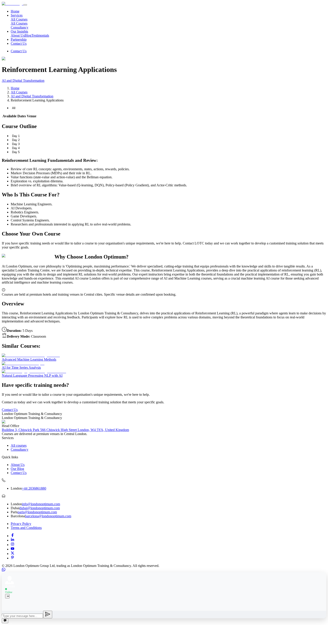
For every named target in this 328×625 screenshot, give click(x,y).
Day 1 (16, 136)
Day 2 (16, 140)
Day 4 (16, 148)
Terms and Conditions (26, 528)
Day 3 (16, 144)
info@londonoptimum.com (41, 504)
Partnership (19, 39)
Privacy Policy (21, 524)
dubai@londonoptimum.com (39, 508)
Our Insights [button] (19, 31)
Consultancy (19, 27)
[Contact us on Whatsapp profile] (3, 570)
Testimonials (40, 35)
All (13, 108)
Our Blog (17, 469)
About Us (18, 35)
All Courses (19, 23)
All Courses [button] (19, 19)
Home (15, 11)
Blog (28, 35)
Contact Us (19, 43)
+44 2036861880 (34, 488)
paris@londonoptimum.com (37, 512)
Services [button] (17, 15)
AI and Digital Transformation (23, 80)
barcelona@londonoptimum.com (48, 516)
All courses (19, 445)
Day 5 (16, 152)
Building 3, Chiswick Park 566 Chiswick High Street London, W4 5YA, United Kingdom (65, 430)
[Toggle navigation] (25, 5)
